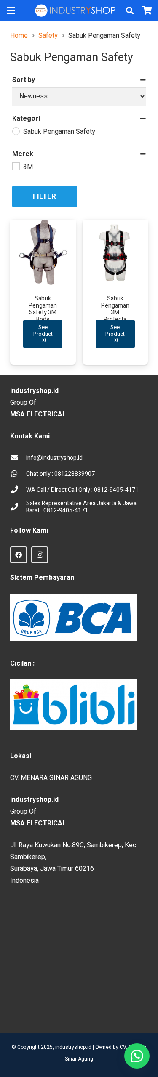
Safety (48, 36)
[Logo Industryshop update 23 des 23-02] (76, 10)
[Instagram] (39, 554)
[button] (129, 10)
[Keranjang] (147, 10)
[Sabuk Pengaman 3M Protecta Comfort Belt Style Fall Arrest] (115, 292)
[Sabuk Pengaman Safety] (15, 130)
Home (19, 36)
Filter (44, 196)
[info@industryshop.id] (18, 458)
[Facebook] (18, 554)
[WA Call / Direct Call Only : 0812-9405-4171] (18, 490)
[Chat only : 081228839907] (18, 474)
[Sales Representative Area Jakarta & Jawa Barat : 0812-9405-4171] (18, 507)
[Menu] (11, 10)
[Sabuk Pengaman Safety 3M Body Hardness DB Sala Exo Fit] (43, 292)
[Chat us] (137, 1056)
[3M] (15, 165)
